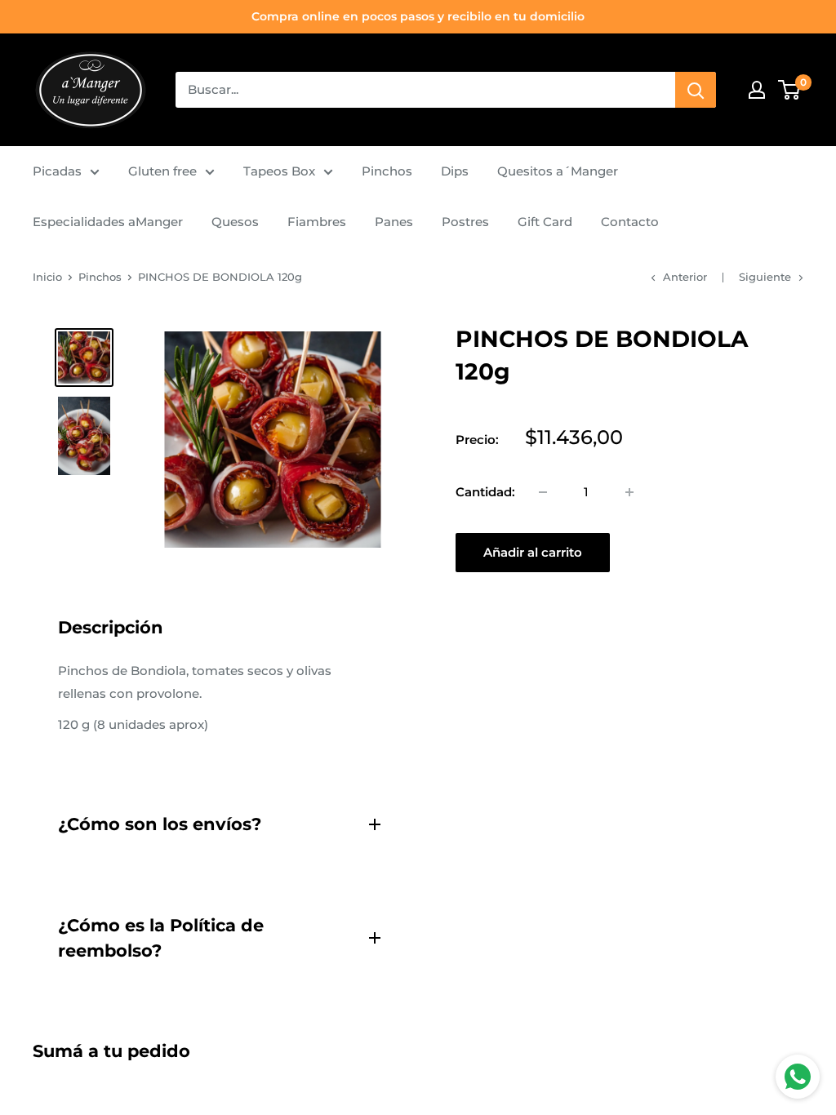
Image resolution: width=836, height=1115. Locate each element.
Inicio (47, 276)
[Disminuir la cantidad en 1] (543, 492)
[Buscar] (695, 90)
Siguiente (765, 276)
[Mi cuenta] (757, 90)
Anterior (685, 276)
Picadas (57, 171)
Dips (455, 171)
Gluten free (162, 171)
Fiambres (316, 221)
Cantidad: (485, 492)
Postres (465, 221)
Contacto (630, 221)
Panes (394, 221)
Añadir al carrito (532, 552)
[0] (790, 90)
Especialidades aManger (108, 221)
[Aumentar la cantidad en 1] (629, 492)
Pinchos (387, 171)
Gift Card (545, 221)
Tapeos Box (279, 171)
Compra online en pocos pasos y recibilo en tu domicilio (418, 16)
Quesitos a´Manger (557, 171)
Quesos (235, 221)
